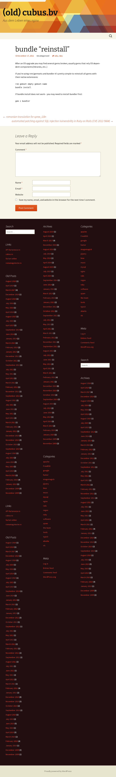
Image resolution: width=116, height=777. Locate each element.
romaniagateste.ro (14, 263)
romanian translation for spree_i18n (24, 116)
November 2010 (49, 390)
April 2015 (47, 276)
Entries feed (86, 338)
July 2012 (47, 320)
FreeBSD (84, 236)
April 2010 (47, 421)
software (84, 289)
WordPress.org (87, 347)
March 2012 (48, 333)
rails (56, 56)
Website (19, 194)
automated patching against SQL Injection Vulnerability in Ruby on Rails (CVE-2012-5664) (62, 121)
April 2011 (47, 368)
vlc (82, 315)
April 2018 (47, 236)
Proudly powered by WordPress (58, 771)
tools (83, 302)
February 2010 (49, 430)
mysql (83, 267)
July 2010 (47, 408)
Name (18, 182)
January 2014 (48, 289)
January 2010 (48, 434)
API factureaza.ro (13, 249)
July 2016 (47, 253)
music (83, 262)
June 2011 (47, 359)
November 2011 (49, 342)
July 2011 (47, 355)
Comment (21, 149)
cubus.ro (9, 254)
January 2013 (48, 302)
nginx (83, 271)
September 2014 (50, 280)
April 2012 (47, 328)
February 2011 (49, 377)
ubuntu (83, 311)
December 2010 (49, 386)
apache (84, 231)
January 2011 (48, 381)
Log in (83, 333)
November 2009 (49, 443)
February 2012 (49, 337)
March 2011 (48, 373)
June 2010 (47, 412)
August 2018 (48, 231)
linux (82, 258)
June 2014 (47, 284)
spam (83, 293)
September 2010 (50, 399)
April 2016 (47, 262)
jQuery (83, 253)
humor (83, 245)
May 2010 (47, 417)
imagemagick (86, 249)
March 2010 (48, 426)
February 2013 (49, 298)
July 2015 (47, 271)
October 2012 (49, 311)
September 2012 (50, 315)
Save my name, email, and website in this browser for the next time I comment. (57, 199)
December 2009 (49, 439)
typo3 (83, 306)
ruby (61, 56)
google (84, 240)
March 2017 (48, 240)
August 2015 (48, 267)
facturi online (11, 258)
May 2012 (47, 324)
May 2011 (47, 364)
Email (18, 188)
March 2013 (48, 293)
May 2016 (47, 258)
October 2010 (49, 395)
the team (84, 298)
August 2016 (48, 249)
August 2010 (48, 403)
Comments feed (87, 342)
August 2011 (48, 351)
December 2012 (49, 306)
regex (83, 280)
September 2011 (50, 346)
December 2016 (49, 245)
